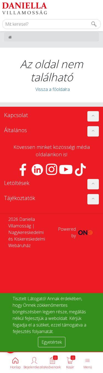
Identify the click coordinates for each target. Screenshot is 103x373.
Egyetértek (51, 342)
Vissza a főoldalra (51, 89)
